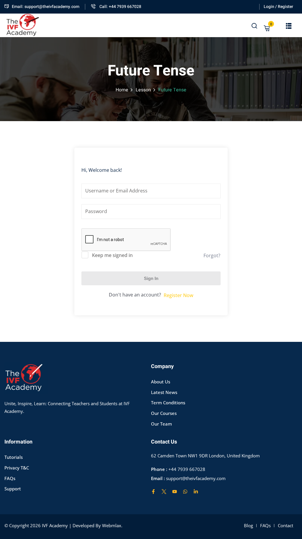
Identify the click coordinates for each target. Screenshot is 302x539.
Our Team (161, 424)
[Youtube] (174, 491)
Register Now (178, 295)
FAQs (9, 478)
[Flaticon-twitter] (164, 491)
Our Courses (164, 413)
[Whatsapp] (185, 491)
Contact (285, 525)
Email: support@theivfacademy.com (45, 7)
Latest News (164, 392)
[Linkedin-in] (195, 491)
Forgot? (211, 255)
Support (12, 489)
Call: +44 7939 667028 (120, 7)
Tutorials (13, 457)
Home (122, 89)
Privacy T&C (16, 468)
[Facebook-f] (153, 491)
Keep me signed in (112, 255)
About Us (160, 382)
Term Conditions (168, 403)
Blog (248, 525)
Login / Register (278, 7)
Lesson (143, 89)
